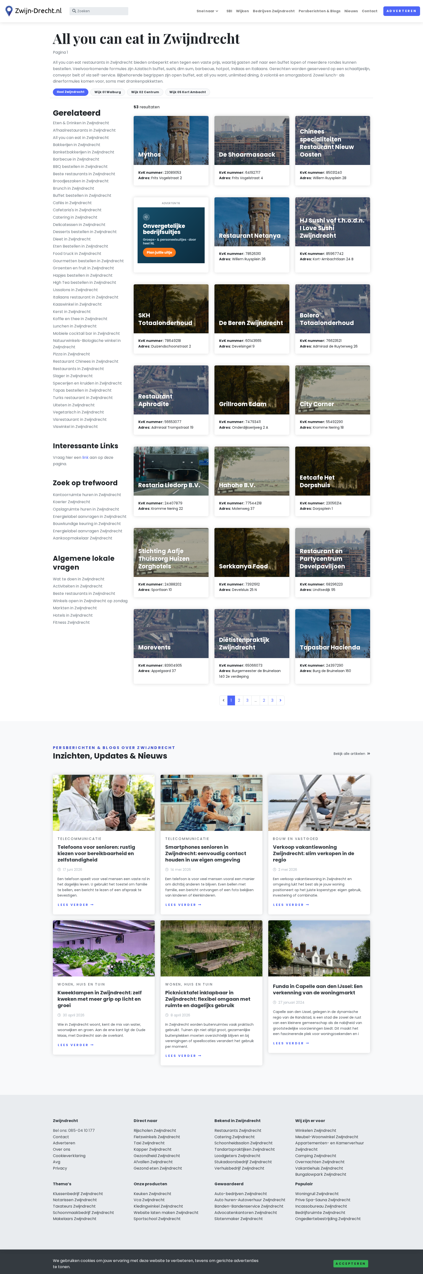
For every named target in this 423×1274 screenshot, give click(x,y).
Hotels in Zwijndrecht (73, 615)
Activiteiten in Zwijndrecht (78, 586)
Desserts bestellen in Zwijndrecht (85, 232)
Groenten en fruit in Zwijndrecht (83, 268)
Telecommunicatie (80, 838)
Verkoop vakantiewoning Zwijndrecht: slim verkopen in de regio (313, 853)
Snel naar (205, 11)
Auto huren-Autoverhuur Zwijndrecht (249, 1200)
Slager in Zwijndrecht (73, 376)
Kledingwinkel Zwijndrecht (158, 1206)
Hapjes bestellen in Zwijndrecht (83, 275)
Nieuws (351, 11)
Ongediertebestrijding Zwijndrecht (328, 1219)
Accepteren (351, 1264)
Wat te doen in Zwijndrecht (79, 579)
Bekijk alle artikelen (349, 753)
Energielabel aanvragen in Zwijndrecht (90, 516)
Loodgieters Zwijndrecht (237, 1156)
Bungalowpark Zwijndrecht (320, 1174)
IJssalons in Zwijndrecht (75, 290)
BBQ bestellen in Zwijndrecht (80, 166)
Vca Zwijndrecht (149, 1200)
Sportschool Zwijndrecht (157, 1219)
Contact (369, 11)
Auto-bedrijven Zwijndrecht (240, 1194)
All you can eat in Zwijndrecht (81, 137)
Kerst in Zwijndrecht (72, 311)
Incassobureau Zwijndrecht (321, 1206)
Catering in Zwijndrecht (75, 217)
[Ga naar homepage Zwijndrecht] (32, 11)
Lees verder (73, 905)
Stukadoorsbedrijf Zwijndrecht (243, 1162)
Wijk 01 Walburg (107, 92)
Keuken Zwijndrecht (152, 1194)
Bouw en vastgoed (296, 838)
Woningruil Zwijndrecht (317, 1194)
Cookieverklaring (69, 1156)
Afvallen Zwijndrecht (153, 1162)
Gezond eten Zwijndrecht (158, 1168)
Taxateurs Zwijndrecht (74, 1206)
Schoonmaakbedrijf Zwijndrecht (83, 1212)
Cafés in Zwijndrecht (72, 203)
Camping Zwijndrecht (315, 1156)
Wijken (242, 11)
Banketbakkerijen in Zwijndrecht (83, 152)
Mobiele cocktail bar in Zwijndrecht (86, 333)
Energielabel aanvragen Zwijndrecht (87, 531)
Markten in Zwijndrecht (75, 608)
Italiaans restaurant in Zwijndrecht (85, 297)
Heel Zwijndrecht (70, 92)
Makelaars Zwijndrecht (74, 1219)
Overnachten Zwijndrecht (320, 1162)
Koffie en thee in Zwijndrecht (80, 319)
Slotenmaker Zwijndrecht (238, 1219)
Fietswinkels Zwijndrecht (157, 1137)
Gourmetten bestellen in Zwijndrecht (88, 261)
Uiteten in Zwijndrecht (74, 405)
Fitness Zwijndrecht (71, 622)
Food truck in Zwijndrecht (77, 253)
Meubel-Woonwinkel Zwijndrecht (326, 1137)
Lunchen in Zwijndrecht (75, 326)
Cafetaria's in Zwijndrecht (77, 210)
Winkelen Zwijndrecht (315, 1130)
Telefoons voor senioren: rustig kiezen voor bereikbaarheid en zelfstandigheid (96, 853)
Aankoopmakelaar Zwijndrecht (82, 538)
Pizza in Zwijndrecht (71, 354)
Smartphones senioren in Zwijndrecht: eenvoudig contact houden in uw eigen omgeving (205, 853)
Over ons (61, 1149)
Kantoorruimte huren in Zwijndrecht (87, 495)
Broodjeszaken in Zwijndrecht (81, 181)
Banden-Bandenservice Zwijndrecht (248, 1206)
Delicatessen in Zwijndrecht (79, 224)
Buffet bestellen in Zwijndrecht (82, 195)
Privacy (60, 1168)
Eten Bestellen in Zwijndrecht (80, 246)
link (85, 457)
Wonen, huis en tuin (81, 984)
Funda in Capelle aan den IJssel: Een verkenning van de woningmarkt (318, 989)
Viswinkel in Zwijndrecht (75, 426)
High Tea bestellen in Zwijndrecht (84, 282)
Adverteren (402, 11)
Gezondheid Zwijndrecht (157, 1156)
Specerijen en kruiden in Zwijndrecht (87, 383)
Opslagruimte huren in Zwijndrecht (86, 509)
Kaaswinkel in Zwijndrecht (77, 304)
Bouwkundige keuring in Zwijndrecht (87, 523)
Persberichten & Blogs (320, 11)
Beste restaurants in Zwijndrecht (84, 174)
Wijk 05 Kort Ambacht (187, 92)
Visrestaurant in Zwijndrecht (80, 419)
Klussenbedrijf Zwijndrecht (78, 1194)
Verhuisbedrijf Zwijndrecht (239, 1168)
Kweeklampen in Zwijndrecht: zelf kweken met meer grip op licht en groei (100, 999)
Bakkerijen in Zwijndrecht (76, 145)
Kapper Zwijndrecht (153, 1149)
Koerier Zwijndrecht (71, 502)
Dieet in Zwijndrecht (72, 239)
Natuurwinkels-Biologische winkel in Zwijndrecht (87, 344)
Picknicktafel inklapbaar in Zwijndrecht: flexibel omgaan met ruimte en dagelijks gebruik (207, 999)
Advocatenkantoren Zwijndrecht (245, 1212)
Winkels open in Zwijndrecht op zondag (90, 601)
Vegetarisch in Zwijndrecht (78, 412)
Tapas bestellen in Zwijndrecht (82, 390)
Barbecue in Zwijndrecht (76, 159)
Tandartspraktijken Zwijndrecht (244, 1149)
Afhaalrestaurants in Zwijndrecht (84, 130)
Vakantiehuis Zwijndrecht (319, 1168)
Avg (56, 1162)
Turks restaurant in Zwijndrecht (83, 397)
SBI (229, 11)
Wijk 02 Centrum (145, 92)
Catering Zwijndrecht (234, 1137)
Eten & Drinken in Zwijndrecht (81, 123)
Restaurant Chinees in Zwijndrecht (85, 361)
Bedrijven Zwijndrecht (274, 11)
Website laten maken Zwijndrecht (166, 1212)
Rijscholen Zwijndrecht (155, 1130)
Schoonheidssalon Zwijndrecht (243, 1143)
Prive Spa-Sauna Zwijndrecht (323, 1200)
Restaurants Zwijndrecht (237, 1130)
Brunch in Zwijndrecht (73, 188)
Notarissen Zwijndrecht (75, 1200)
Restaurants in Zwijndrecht (78, 369)
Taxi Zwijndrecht (149, 1143)
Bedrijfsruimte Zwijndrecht (320, 1212)
